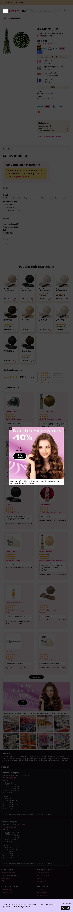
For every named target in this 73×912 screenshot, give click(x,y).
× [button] (11, 428)
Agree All (65, 908)
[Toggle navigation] (5, 11)
